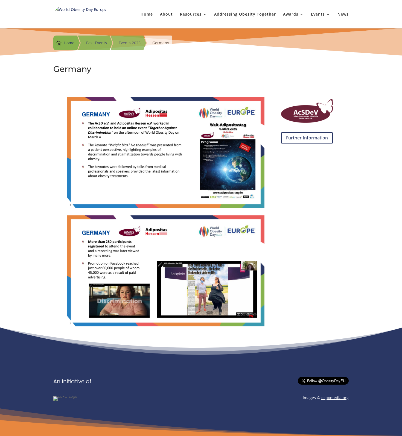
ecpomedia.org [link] (335, 397)
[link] (80, 13)
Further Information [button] (307, 138)
